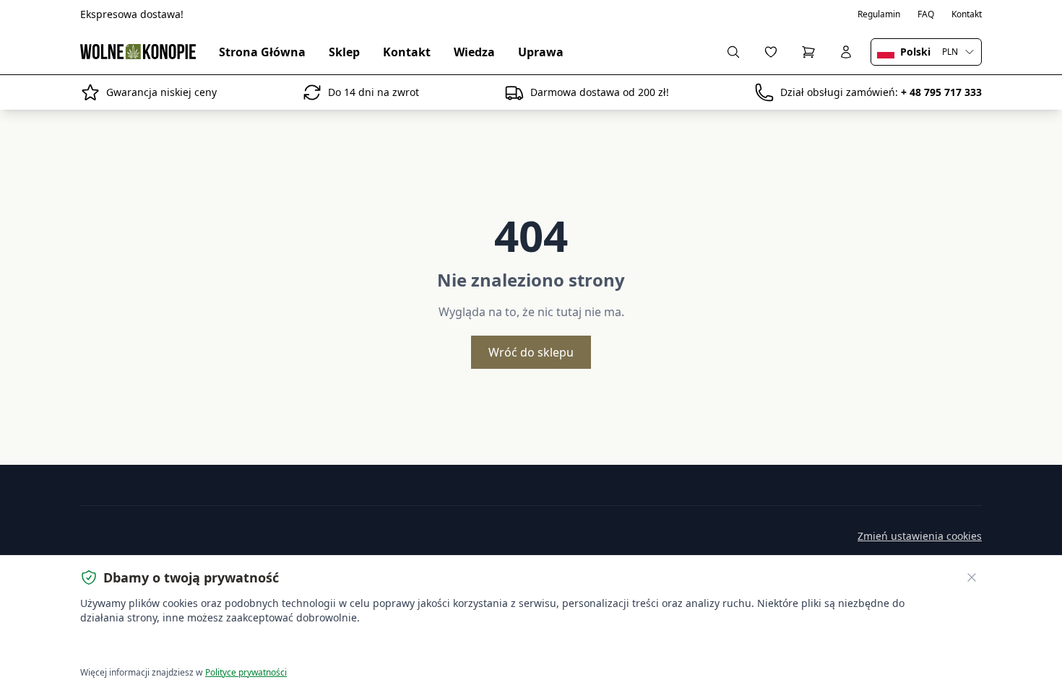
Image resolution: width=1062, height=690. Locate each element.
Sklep (344, 52)
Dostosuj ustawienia (245, 647)
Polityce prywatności (246, 672)
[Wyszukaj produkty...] (733, 52)
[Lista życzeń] (771, 52)
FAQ (926, 14)
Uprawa (541, 52)
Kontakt (966, 14)
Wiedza (474, 52)
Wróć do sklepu (531, 352)
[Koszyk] (808, 52)
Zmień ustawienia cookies (920, 536)
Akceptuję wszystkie (133, 647)
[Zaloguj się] (846, 52)
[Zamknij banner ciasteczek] (972, 577)
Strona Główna (262, 52)
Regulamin (879, 14)
